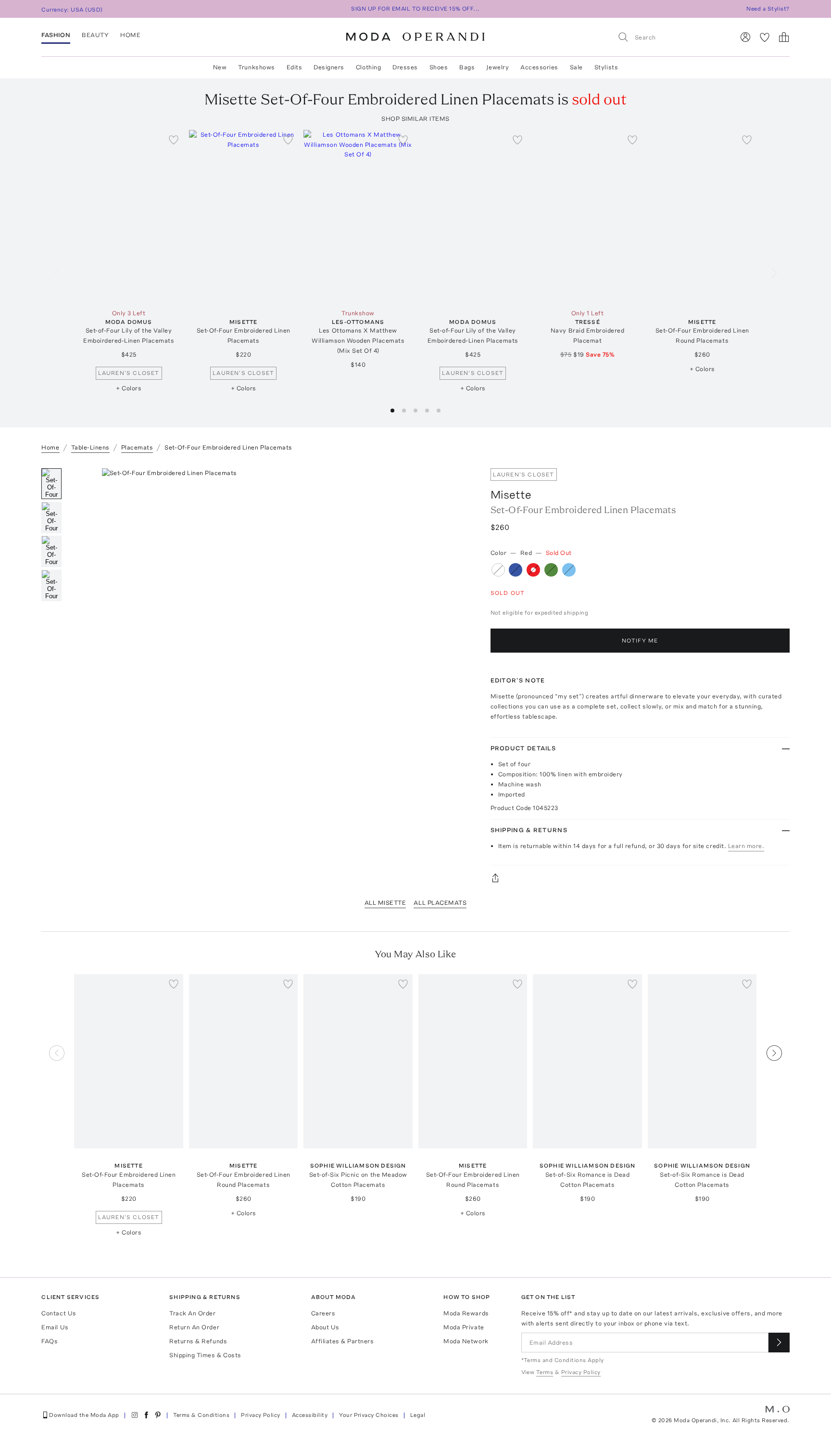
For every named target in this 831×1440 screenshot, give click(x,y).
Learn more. (746, 845)
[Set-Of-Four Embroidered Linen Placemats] (243, 217)
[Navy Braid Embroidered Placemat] (587, 217)
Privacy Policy (260, 1415)
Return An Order (194, 1327)
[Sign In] (745, 37)
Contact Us (58, 1313)
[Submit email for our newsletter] (779, 1342)
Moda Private (463, 1327)
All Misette (385, 902)
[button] (392, 410)
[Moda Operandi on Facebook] (146, 1415)
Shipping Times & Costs (205, 1355)
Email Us (54, 1327)
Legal (417, 1415)
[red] (533, 570)
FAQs (49, 1341)
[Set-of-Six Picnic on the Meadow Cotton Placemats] (358, 1061)
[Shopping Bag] (784, 37)
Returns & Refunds (198, 1341)
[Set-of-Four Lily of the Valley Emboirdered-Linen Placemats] (128, 217)
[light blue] (569, 570)
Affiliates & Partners (342, 1341)
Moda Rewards (466, 1313)
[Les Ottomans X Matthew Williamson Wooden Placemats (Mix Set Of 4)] (358, 217)
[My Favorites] (764, 37)
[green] (551, 570)
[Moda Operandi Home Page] (415, 37)
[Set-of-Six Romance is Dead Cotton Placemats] (587, 1061)
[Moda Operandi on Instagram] (134, 1415)
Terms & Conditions (201, 1415)
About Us (325, 1327)
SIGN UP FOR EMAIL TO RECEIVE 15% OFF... (415, 8)
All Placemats (440, 902)
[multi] (498, 570)
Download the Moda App (84, 1415)
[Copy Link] (640, 878)
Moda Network (465, 1341)
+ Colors (128, 388)
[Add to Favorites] (173, 139)
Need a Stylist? (767, 8)
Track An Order (192, 1313)
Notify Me (640, 640)
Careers (323, 1313)
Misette (511, 494)
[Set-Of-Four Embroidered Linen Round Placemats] (702, 217)
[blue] (515, 570)
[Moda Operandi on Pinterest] (158, 1415)
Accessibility (309, 1415)
